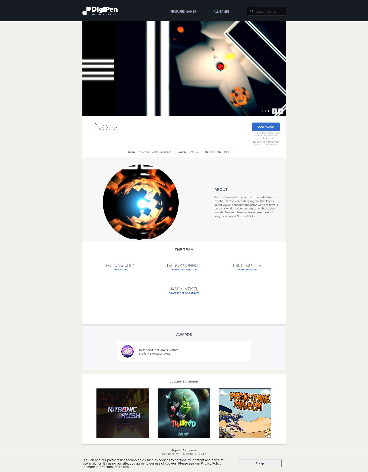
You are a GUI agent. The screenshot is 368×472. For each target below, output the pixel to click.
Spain (202, 454)
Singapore (189, 454)
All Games (221, 11)
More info (122, 467)
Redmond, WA (171, 454)
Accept (260, 463)
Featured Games (183, 11)
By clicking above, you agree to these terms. (266, 143)
